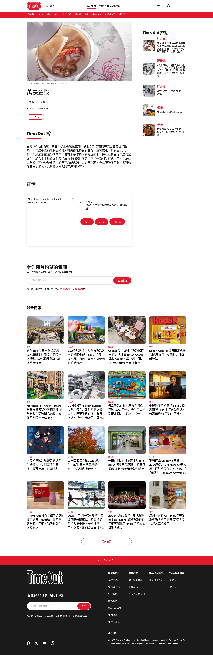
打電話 (117, 222)
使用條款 (64, 289)
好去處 (41, 15)
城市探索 (91, 6)
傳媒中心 (113, 580)
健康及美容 (96, 15)
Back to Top (109, 560)
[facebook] (28, 643)
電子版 (172, 587)
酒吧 (56, 15)
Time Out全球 (156, 580)
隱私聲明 (113, 601)
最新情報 (31, 15)
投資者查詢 (114, 587)
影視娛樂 (121, 15)
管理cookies (114, 622)
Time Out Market (137, 594)
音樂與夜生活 (109, 15)
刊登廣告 (133, 587)
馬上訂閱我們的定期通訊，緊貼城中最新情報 (50, 273)
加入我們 (113, 594)
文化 (62, 15)
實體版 (172, 580)
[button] (73, 200)
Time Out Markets (109, 6)
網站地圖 (112, 634)
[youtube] (44, 643)
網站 (101, 222)
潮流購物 (78, 15)
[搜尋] (168, 6)
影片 (87, 15)
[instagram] (52, 643)
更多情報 (106, 542)
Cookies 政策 (115, 608)
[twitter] (36, 643)
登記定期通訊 (136, 580)
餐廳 (49, 15)
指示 (87, 222)
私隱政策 (79, 289)
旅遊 (69, 15)
